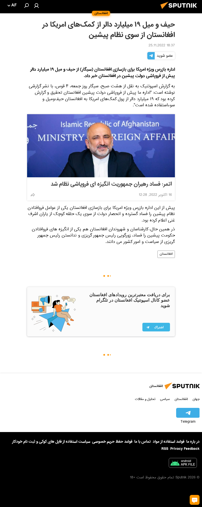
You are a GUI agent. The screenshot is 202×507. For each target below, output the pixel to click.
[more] (33, 195)
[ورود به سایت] (36, 5)
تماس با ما (142, 441)
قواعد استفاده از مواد (168, 441)
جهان (196, 399)
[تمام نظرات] (195, 500)
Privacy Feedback (185, 449)
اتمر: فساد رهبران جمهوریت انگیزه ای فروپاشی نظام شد (111, 184)
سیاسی (165, 399)
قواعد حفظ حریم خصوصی (112, 441)
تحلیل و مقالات (145, 399)
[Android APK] (183, 464)
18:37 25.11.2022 (162, 45)
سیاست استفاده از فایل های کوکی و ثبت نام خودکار (51, 441)
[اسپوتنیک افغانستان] (180, 10)
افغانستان (166, 254)
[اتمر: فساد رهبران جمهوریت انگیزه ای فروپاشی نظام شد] (101, 145)
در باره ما (193, 441)
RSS (164, 448)
